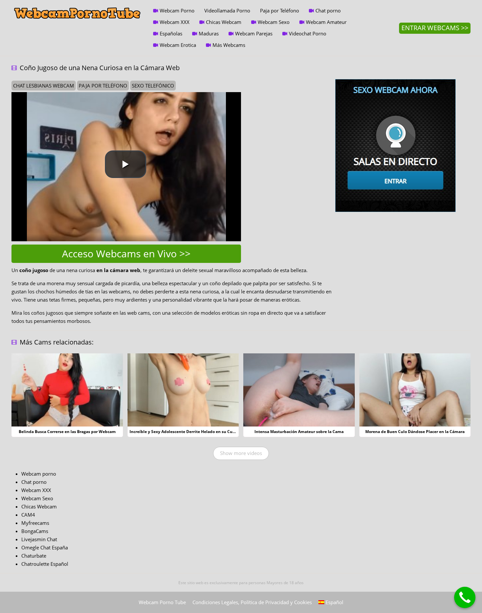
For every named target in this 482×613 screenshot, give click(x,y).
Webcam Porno (177, 10)
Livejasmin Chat (39, 539)
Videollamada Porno (227, 10)
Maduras (209, 33)
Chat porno (328, 10)
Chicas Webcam (223, 22)
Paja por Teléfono (279, 10)
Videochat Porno (307, 33)
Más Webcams (228, 45)
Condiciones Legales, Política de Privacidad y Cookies (252, 602)
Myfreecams (35, 523)
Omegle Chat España (44, 547)
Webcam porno (38, 473)
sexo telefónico (153, 85)
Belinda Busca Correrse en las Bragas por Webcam (67, 431)
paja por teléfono (103, 85)
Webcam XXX (175, 22)
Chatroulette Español (44, 564)
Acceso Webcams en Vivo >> (126, 253)
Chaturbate (33, 555)
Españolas (171, 33)
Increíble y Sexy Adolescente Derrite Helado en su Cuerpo (185, 431)
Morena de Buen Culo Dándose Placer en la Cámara (415, 431)
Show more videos (241, 453)
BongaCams (34, 531)
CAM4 (28, 514)
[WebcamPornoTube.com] (77, 5)
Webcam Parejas (253, 33)
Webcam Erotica (178, 45)
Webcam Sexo (274, 22)
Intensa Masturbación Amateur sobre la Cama (299, 431)
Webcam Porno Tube (162, 602)
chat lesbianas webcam (43, 85)
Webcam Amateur (326, 22)
